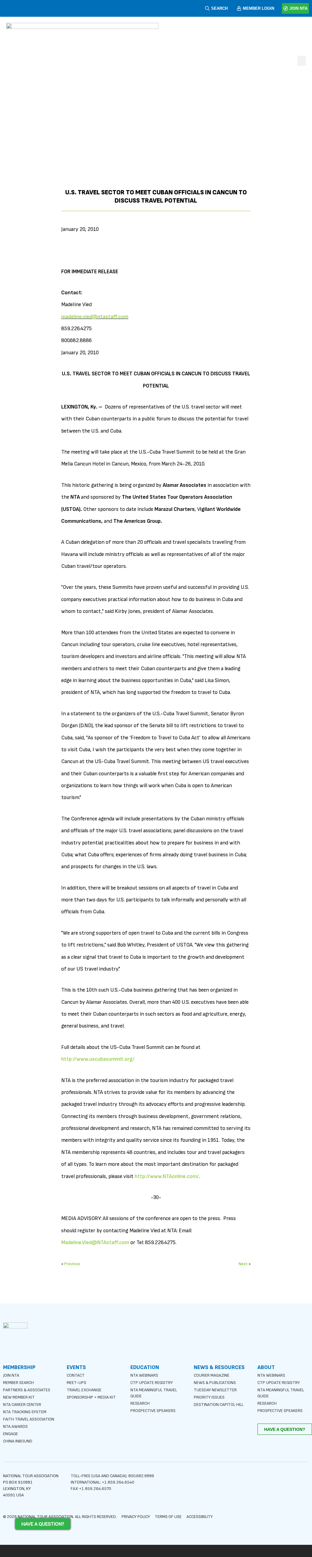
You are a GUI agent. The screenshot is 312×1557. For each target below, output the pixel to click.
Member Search (18, 1382)
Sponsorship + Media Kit (91, 1397)
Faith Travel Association (28, 1419)
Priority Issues (209, 1397)
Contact (76, 1375)
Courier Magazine (211, 1375)
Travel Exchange (84, 1389)
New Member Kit (19, 1397)
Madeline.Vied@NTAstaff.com (95, 1242)
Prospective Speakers (153, 1410)
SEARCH (219, 8)
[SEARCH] (207, 8)
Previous (72, 1263)
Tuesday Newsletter (215, 1389)
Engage (10, 1433)
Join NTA (11, 1375)
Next (243, 1263)
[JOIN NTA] (285, 8)
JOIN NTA (298, 8)
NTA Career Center (22, 1404)
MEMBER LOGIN (258, 8)
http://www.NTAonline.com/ (167, 1176)
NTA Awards (15, 1426)
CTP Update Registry (151, 1382)
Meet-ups (76, 1382)
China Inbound (17, 1441)
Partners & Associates (26, 1389)
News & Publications (215, 1382)
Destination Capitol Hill (218, 1404)
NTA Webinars (144, 1375)
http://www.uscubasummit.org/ (98, 1059)
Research (140, 1403)
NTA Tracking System (24, 1411)
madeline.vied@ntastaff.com (94, 316)
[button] (301, 61)
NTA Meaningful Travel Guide (153, 1393)
